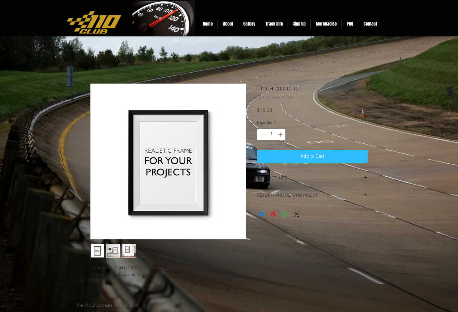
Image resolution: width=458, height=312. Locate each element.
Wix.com (132, 305)
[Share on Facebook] (261, 214)
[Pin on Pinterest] (273, 214)
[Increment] (281, 134)
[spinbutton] (271, 134)
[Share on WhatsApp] (285, 214)
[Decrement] (262, 134)
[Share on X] (296, 214)
